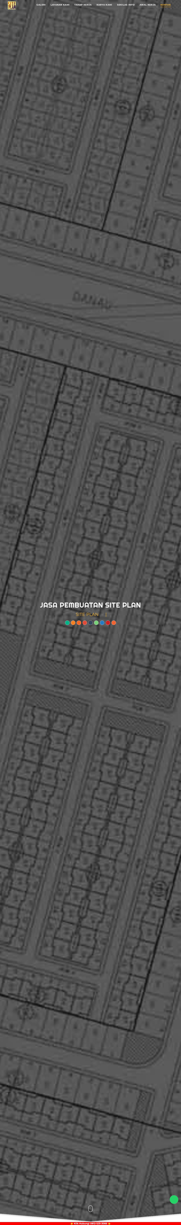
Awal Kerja (148, 5)
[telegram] (102, 622)
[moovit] (113, 622)
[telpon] (84, 622)
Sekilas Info (126, 5)
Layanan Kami (60, 5)
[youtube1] (108, 622)
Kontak (165, 5)
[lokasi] (67, 622)
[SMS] (90, 622)
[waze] (73, 622)
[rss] (79, 622)
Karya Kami (104, 5)
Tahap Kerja (83, 5)
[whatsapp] (96, 622)
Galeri (41, 5)
